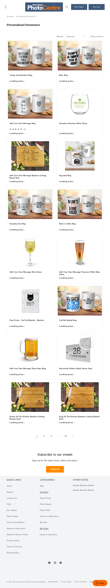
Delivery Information (16, 528)
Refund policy (13, 553)
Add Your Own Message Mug (22, 123)
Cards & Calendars (48, 534)
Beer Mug (63, 75)
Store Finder (12, 516)
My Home (44, 528)
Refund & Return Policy (17, 534)
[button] (6, 7)
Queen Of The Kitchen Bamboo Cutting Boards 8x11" (27, 418)
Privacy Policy (13, 540)
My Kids (43, 522)
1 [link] (37, 436)
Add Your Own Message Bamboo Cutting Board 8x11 (28, 177)
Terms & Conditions (16, 522)
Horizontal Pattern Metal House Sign (75, 369)
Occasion (44, 492)
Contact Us (12, 498)
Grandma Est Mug (18, 224)
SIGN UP (55, 469)
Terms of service (80, 581)
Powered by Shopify (38, 582)
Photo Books (46, 504)
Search (10, 492)
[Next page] (73, 436)
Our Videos (12, 510)
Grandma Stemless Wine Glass (73, 123)
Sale (42, 486)
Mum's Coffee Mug (67, 224)
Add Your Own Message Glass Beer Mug (28, 369)
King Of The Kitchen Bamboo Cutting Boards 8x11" (79, 418)
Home (11, 16)
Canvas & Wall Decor (49, 516)
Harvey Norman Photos (21, 582)
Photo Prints (45, 498)
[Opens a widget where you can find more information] (100, 583)
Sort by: (59, 36)
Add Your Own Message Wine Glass (26, 272)
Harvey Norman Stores (83, 490)
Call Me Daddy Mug (68, 320)
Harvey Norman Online (83, 485)
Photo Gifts (45, 510)
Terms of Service (14, 547)
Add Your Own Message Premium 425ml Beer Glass (79, 273)
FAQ (9, 504)
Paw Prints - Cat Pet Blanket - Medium (27, 320)
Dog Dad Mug (65, 176)
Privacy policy (66, 581)
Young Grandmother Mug (21, 75)
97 (66, 436)
